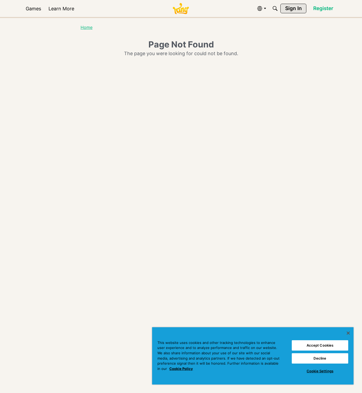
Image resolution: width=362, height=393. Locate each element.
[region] (253, 356)
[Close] (348, 333)
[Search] (275, 8)
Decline (320, 358)
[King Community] (181, 8)
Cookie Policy (181, 368)
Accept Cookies (320, 345)
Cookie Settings (320, 371)
